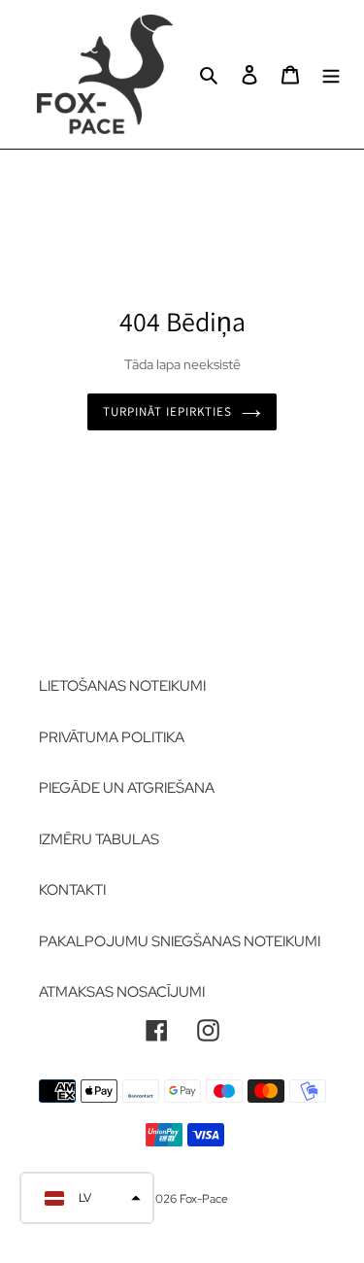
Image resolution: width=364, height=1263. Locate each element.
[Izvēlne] (331, 74)
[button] (86, 1198)
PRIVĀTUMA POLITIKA (111, 737)
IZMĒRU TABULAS (99, 839)
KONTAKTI (72, 890)
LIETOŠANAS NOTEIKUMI (122, 686)
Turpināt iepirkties (168, 411)
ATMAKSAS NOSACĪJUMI (122, 992)
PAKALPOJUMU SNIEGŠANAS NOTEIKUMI (179, 941)
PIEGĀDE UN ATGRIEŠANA (127, 788)
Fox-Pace (204, 1199)
